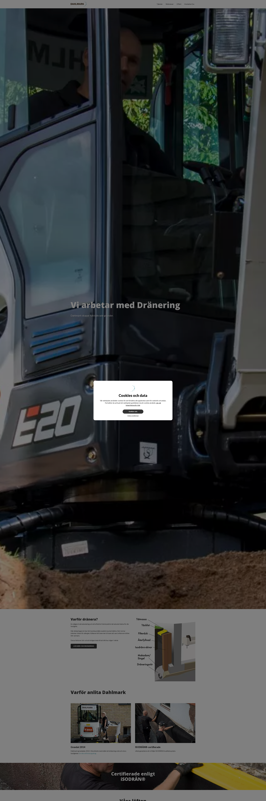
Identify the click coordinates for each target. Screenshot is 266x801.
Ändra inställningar (133, 416)
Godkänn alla (133, 411)
